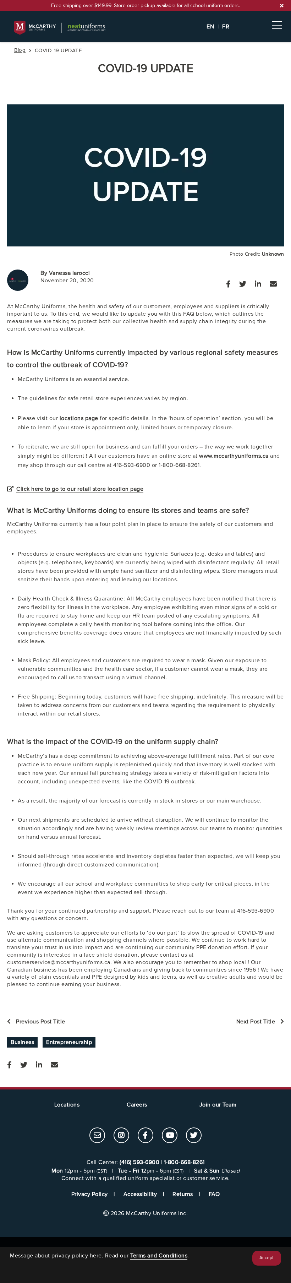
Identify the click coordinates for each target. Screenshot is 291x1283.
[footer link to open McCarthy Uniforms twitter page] (194, 1136)
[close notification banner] (282, 5)
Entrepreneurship (69, 1042)
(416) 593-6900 (139, 1162)
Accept (266, 1258)
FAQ (214, 1194)
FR (225, 26)
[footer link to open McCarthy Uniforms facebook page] (145, 1136)
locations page (80, 418)
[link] (97, 1135)
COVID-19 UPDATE (145, 69)
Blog (20, 50)
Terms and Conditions (158, 1255)
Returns (182, 1194)
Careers (137, 1104)
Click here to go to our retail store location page (79, 489)
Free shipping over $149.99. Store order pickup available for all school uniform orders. (145, 5)
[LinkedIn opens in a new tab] (258, 284)
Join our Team (218, 1104)
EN (210, 26)
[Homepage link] (145, 28)
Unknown (273, 254)
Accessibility (140, 1194)
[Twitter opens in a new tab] (242, 284)
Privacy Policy (89, 1194)
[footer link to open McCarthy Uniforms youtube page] (169, 1136)
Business (22, 1042)
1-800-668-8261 (184, 1162)
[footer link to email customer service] (97, 1136)
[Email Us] (273, 284)
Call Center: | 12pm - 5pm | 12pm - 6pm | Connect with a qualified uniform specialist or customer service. (145, 1170)
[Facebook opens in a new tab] (228, 284)
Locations (67, 1104)
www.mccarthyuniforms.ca (234, 456)
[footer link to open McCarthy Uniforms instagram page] (121, 1136)
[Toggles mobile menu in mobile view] (277, 25)
